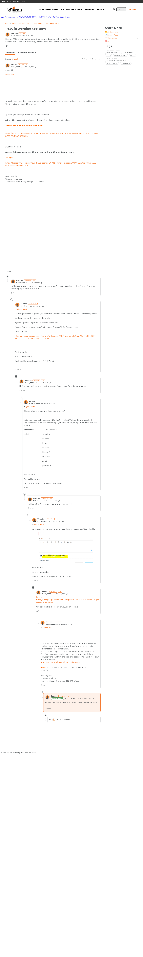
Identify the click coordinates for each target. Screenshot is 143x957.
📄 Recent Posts (111, 35)
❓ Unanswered (121, 38)
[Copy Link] (36, 67)
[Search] (114, 9)
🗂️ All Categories (111, 32)
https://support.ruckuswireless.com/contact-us (61, 662)
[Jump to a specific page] (99, 59)
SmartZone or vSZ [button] (113, 53)
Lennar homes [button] (112, 63)
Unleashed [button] (125, 63)
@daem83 (22, 309)
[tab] (10, 53)
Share (8, 46)
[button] (53, 219)
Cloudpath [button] (128, 53)
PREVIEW (9, 74)
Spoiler (39, 597)
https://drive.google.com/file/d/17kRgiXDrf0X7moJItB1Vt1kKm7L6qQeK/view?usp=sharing (35, 17)
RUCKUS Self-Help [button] (113, 50)
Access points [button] (111, 58)
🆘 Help (108, 41)
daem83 (14, 33)
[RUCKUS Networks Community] (14, 9)
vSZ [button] (132, 55)
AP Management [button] (120, 55)
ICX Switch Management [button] (115, 61)
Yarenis (14, 65)
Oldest (15, 59)
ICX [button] (108, 55)
